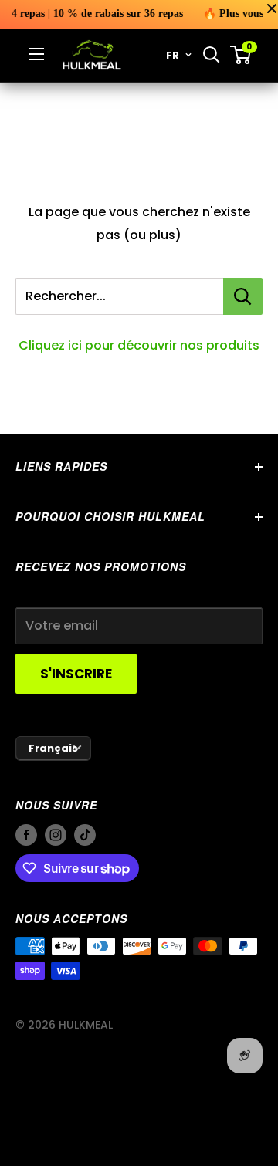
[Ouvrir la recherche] (211, 54)
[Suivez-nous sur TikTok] (85, 834)
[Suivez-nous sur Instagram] (55, 834)
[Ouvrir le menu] (36, 54)
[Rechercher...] (243, 296)
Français (53, 748)
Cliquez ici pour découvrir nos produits (139, 345)
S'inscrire (76, 673)
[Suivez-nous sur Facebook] (26, 834)
